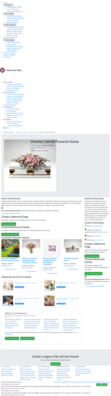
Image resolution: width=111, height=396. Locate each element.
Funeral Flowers (35, 321)
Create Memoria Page (14, 7)
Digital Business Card (14, 48)
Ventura (25, 132)
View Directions (103, 232)
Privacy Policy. (20, 388)
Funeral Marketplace (10, 37)
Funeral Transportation (51, 319)
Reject (99, 384)
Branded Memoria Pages (15, 46)
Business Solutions (27, 338)
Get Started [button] (55, 364)
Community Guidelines (61, 382)
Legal (108, 382)
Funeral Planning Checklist (15, 18)
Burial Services (61, 373)
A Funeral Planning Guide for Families (25, 283)
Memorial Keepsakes (70, 319)
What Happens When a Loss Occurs (66, 283)
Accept (105, 384)
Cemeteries (12, 321)
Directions (40, 147)
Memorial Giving (12, 35)
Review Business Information (11, 213)
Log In (5, 2)
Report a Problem (9, 53)
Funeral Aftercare (30, 319)
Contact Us (7, 57)
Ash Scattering (10, 319)
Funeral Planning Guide (14, 16)
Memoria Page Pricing (14, 33)
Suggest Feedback (9, 55)
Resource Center (12, 22)
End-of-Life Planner (13, 20)
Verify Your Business (13, 42)
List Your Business (12, 338)
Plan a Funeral (8, 13)
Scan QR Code (98, 240)
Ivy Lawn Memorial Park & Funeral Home (10, 259)
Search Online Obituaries (15, 29)
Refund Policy (100, 382)
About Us (4, 369)
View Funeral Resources (10, 234)
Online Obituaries (9, 25)
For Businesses (9, 40)
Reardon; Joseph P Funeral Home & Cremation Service (30, 260)
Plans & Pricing (12, 51)
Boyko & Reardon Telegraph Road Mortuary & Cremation (50, 261)
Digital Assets (9, 325)
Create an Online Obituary (15, 27)
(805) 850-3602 (97, 226)
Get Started (8, 5)
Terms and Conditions (87, 382)
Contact (33, 147)
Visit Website (97, 236)
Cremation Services (11, 323)
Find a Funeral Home (63, 369)
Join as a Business (13, 9)
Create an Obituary (8, 224)
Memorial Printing (69, 321)
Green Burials (48, 321)
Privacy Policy (74, 382)
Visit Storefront (10, 269)
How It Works (11, 44)
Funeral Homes (33, 132)
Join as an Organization (14, 11)
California (18, 132)
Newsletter (8, 371)
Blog (2, 371)
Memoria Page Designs (14, 31)
